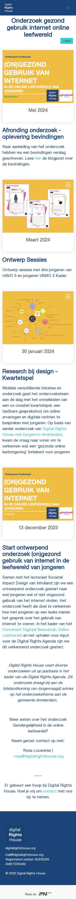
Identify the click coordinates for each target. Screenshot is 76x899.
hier (37, 158)
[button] (68, 7)
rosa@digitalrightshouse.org (39, 756)
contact (50, 791)
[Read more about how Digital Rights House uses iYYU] (43, 894)
